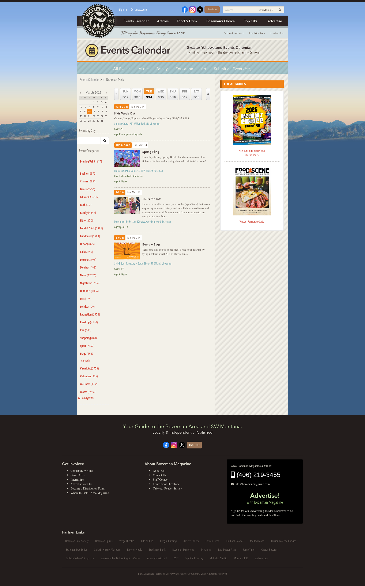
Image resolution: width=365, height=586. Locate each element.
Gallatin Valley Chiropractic (80, 558)
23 (98, 116)
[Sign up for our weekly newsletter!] (194, 445)
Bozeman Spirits (104, 541)
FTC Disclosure (146, 573)
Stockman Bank (157, 550)
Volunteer (89, 376)
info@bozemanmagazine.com (252, 484)
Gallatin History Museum (107, 550)
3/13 (137, 94)
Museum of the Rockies (283, 541)
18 (106, 111)
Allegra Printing (168, 541)
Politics (87, 307)
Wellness (89, 384)
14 (89, 111)
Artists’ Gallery (191, 541)
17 (102, 111)
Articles (163, 21)
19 (81, 116)
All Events (122, 68)
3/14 (149, 94)
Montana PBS (241, 558)
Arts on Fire (147, 541)
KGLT (175, 558)
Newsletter (212, 9)
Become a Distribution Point (88, 488)
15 (94, 111)
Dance (87, 189)
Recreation (90, 314)
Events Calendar (136, 21)
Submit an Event (234, 33)
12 (81, 111)
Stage (87, 354)
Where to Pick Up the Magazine (90, 493)
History (87, 244)
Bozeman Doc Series (76, 550)
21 (89, 116)
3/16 (173, 94)
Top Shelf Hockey (194, 558)
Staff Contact (160, 479)
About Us (158, 471)
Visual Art (89, 368)
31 (102, 120)
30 (98, 120)
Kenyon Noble (134, 550)
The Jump (206, 550)
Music (143, 68)
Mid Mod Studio (218, 558)
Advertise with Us (81, 484)
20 (85, 116)
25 (106, 116)
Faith (86, 205)
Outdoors (89, 291)
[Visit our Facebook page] (185, 9)
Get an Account (139, 9)
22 (94, 116)
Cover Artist (78, 475)
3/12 (125, 94)
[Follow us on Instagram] (192, 9)
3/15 (161, 94)
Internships (77, 479)
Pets (85, 299)
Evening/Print (91, 161)
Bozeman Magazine (98, 21)
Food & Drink (187, 21)
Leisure (88, 260)
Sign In (123, 9)
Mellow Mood (257, 541)
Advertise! (265, 498)
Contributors (257, 33)
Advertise (274, 21)
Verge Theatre (126, 541)
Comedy (85, 361)
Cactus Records (269, 550)
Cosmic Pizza (212, 541)
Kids (86, 252)
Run (85, 330)
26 (81, 120)
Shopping (89, 338)
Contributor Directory (166, 484)
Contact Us (276, 33)
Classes (88, 181)
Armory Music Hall (157, 558)
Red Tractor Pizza (227, 550)
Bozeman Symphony (183, 550)
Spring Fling (150, 152)
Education (184, 68)
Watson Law (261, 558)
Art (203, 68)
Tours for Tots (151, 199)
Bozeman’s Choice (220, 21)
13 (85, 111)
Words (87, 392)
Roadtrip (89, 322)
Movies (88, 267)
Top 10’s (250, 21)
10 (102, 106)
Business (88, 173)
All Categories (86, 398)
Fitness (87, 220)
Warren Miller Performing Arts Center (120, 558)
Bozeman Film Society (77, 541)
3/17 (185, 94)
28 (89, 120)
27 (85, 120)
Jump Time (249, 550)
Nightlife (89, 283)
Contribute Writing (82, 471)
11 (106, 106)
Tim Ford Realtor (234, 541)
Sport (87, 346)
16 (98, 111)
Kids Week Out (124, 113)
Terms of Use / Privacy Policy (171, 573)
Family (162, 68)
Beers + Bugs (151, 244)
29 (94, 120)
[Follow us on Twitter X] (200, 9)
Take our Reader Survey (167, 488)
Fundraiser (90, 236)
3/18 (196, 94)
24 (102, 116)
